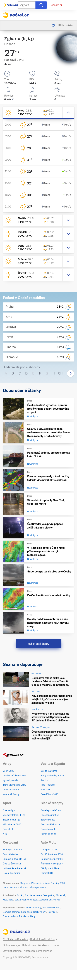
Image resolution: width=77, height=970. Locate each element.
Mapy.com (25, 883)
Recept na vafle (48, 829)
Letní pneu (26, 912)
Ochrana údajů (11, 945)
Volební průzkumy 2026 (14, 775)
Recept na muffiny (50, 815)
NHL (5, 834)
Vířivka (56, 899)
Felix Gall (45, 789)
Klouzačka (8, 899)
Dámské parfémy (11, 912)
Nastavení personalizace (38, 950)
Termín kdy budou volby (14, 785)
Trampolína (48, 895)
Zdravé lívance (48, 820)
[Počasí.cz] (16, 15)
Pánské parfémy (27, 916)
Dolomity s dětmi (11, 873)
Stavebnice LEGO (51, 907)
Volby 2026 (8, 771)
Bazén (20, 895)
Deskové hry (39, 912)
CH (60, 373)
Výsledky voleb (10, 780)
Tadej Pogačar (48, 785)
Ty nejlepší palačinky (51, 810)
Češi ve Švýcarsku (12, 863)
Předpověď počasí (40, 883)
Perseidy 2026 (57, 883)
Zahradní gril (45, 899)
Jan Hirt (45, 780)
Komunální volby (11, 794)
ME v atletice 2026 (12, 824)
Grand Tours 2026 (49, 794)
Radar (56, 945)
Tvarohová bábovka (50, 824)
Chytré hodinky (10, 916)
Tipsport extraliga (11, 820)
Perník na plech (48, 834)
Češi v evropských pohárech (32, 887)
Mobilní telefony (33, 907)
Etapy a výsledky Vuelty (52, 775)
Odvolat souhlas (12, 950)
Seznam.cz (56, 5)
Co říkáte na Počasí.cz (15, 939)
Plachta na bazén (33, 895)
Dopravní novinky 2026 (52, 859)
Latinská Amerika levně (14, 868)
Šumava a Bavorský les (14, 859)
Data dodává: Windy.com (36, 945)
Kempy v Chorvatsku (13, 849)
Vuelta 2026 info (49, 771)
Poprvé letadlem (11, 854)
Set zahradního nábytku (26, 899)
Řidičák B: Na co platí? (52, 863)
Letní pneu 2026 (49, 849)
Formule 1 (8, 829)
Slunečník (60, 895)
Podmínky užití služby (42, 939)
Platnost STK (47, 873)
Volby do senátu (11, 789)
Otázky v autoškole (50, 868)
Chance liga (9, 810)
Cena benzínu (10, 887)
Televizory (52, 912)
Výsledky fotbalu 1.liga (14, 815)
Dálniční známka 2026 (52, 854)
